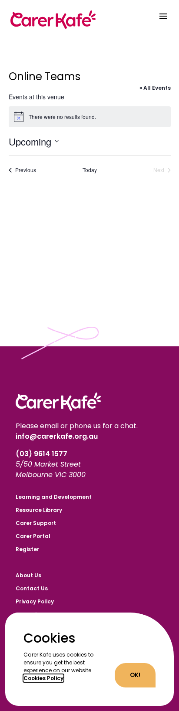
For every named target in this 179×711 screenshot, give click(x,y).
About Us (28, 575)
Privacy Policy (35, 601)
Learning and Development (54, 497)
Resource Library (39, 510)
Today (90, 169)
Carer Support (36, 523)
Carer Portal (33, 536)
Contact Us (32, 588)
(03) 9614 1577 (42, 454)
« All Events (155, 87)
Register (27, 549)
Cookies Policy (43, 678)
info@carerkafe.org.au (57, 436)
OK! (135, 675)
